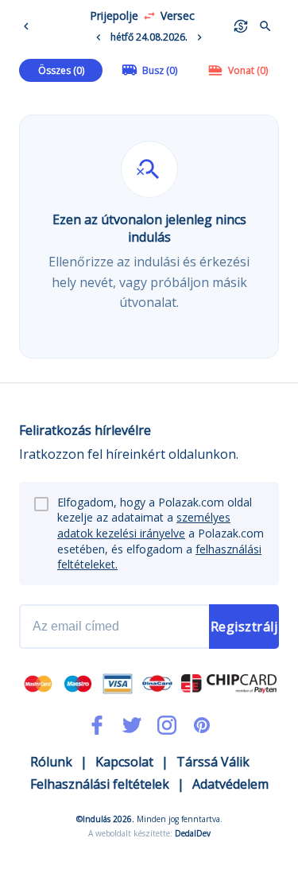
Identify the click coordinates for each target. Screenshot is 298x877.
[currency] (241, 26)
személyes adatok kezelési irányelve (143, 525)
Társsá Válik (213, 761)
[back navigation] (29, 26)
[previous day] (98, 37)
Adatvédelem (230, 784)
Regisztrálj (244, 626)
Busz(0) (159, 70)
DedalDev (193, 833)
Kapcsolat (124, 761)
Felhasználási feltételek (99, 784)
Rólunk (51, 761)
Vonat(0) (248, 70)
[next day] (199, 37)
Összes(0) (61, 70)
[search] (265, 26)
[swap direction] (149, 16)
